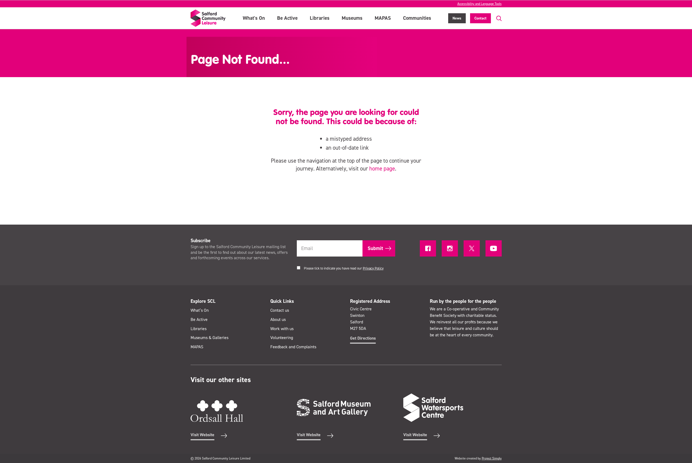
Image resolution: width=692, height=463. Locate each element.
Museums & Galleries (209, 337)
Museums (352, 18)
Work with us (282, 328)
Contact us (279, 310)
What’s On (200, 310)
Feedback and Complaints (293, 347)
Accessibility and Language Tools (479, 4)
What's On (254, 18)
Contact (480, 18)
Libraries (320, 18)
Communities (417, 18)
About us (278, 319)
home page (382, 168)
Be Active (287, 18)
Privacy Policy (373, 268)
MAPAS (383, 18)
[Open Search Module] (496, 19)
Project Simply (492, 458)
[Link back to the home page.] (208, 18)
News (457, 18)
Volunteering (281, 337)
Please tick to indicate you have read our (344, 268)
